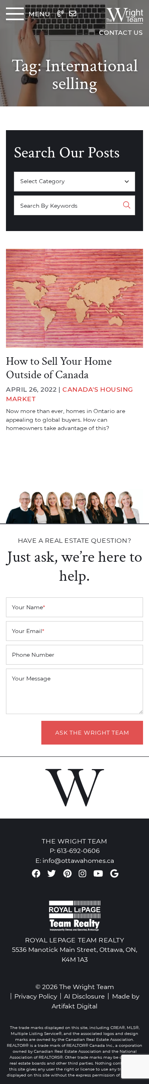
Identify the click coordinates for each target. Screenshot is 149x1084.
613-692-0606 (78, 851)
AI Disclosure (84, 996)
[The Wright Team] (118, 14)
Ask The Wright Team (92, 732)
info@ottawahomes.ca (78, 860)
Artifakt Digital (74, 1006)
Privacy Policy (35, 996)
